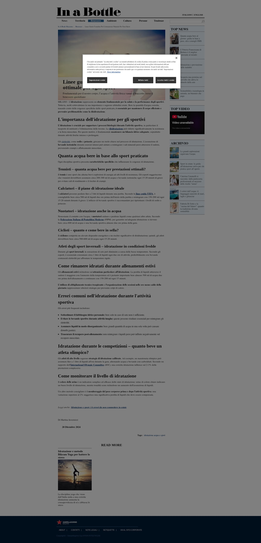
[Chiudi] (176, 58)
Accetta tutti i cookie (165, 80)
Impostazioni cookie (97, 80)
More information (113, 72)
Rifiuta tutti (143, 80)
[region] (131, 71)
